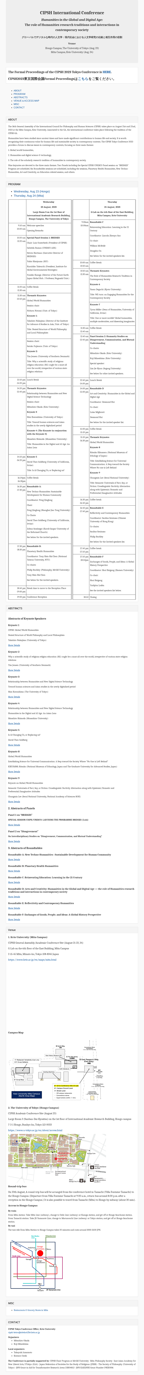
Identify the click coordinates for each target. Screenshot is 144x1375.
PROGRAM (19, 94)
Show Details (14, 645)
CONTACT (19, 107)
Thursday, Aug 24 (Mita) (29, 195)
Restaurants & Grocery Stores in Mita (31, 1310)
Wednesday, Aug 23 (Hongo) (32, 191)
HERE (107, 72)
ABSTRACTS (21, 97)
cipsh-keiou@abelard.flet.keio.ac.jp (24, 1332)
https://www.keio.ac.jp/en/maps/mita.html (32, 959)
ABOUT (18, 90)
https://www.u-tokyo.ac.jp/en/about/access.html (35, 1130)
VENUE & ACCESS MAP (26, 101)
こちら (83, 79)
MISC (16, 104)
